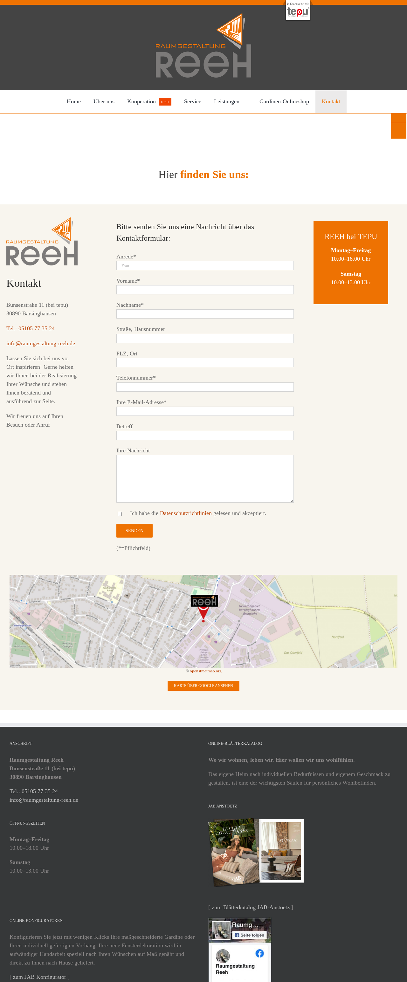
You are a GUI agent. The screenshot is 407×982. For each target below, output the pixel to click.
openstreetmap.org (206, 671)
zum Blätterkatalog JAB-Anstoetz (251, 907)
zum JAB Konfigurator (39, 977)
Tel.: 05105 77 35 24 (30, 328)
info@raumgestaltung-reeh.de (40, 343)
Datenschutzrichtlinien (186, 513)
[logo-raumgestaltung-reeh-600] (203, 16)
